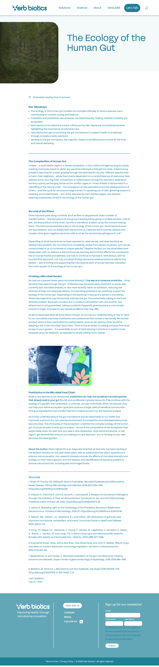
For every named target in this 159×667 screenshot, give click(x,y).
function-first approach (41, 259)
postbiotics (76, 396)
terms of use (129, 635)
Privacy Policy (67, 661)
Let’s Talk (132, 8)
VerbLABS (114, 8)
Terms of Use (52, 661)
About (97, 8)
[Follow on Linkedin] (81, 621)
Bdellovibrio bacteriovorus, (70, 229)
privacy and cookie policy (118, 639)
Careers (69, 612)
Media (67, 617)
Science (82, 8)
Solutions (65, 8)
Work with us (72, 605)
